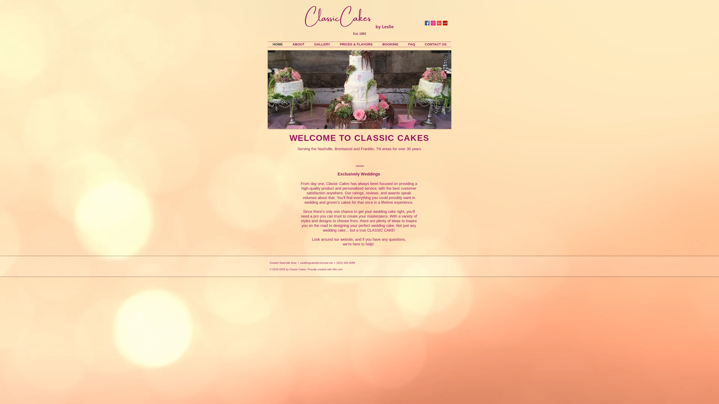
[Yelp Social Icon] (445, 23)
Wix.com (338, 269)
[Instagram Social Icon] (433, 23)
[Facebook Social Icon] (427, 23)
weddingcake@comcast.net (316, 262)
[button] (359, 89)
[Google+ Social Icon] (439, 23)
